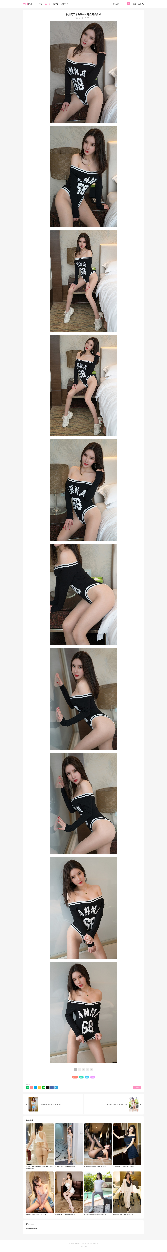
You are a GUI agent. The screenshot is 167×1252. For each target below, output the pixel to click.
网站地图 (95, 1244)
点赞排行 (64, 4)
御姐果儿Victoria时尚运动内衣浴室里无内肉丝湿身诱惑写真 (40, 1167)
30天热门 (77, 1244)
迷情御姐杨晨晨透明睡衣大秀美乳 (36, 1215)
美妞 (93, 1077)
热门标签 (71, 1244)
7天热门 (84, 1244)
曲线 (87, 1077)
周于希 (75, 1077)
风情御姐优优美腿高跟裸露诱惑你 (65, 1215)
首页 (40, 4)
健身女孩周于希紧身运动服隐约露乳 (95, 1215)
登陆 (134, 4)
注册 (139, 4)
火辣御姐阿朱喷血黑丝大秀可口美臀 (95, 1166)
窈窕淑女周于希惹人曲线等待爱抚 (65, 1166)
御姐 (81, 1077)
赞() (137, 1087)
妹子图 (47, 4)
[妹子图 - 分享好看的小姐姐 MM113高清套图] (27, 4)
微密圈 (55, 4)
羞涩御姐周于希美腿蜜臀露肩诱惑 (123, 1166)
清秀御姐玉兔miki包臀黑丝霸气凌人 (124, 1215)
